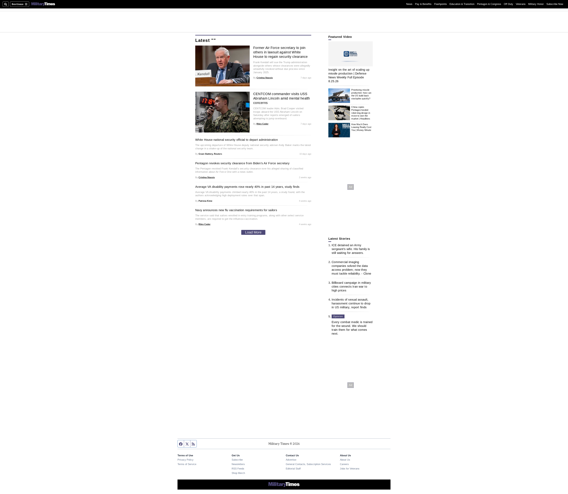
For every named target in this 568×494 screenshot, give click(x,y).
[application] (350, 53)
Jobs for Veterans (349, 468)
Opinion (338, 316)
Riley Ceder (262, 124)
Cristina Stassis (264, 77)
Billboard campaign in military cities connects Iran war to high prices (351, 286)
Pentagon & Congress (489, 4)
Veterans (521, 4)
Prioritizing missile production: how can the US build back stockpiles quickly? (361, 94)
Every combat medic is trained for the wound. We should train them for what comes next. (352, 327)
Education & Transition (462, 4)
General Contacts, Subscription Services (308, 464)
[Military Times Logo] (43, 4)
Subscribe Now (554, 4)
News (409, 4)
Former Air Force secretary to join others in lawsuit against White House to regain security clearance (280, 52)
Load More (253, 232)
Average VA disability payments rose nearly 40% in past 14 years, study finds (247, 186)
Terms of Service (187, 464)
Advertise (291, 459)
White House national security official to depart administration (236, 139)
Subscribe (237, 459)
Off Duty (508, 4)
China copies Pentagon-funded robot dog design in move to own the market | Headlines (360, 113)
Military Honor (536, 4)
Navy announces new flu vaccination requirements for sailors (236, 210)
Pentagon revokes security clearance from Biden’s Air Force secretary (242, 163)
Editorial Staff (293, 468)
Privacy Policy (185, 459)
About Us (345, 459)
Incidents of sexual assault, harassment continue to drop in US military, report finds (351, 303)
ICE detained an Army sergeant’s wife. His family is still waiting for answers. (351, 249)
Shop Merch (238, 473)
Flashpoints (440, 4)
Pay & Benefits (423, 4)
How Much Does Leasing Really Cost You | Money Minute (361, 127)
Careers (344, 464)
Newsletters (238, 464)
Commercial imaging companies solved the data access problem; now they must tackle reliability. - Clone (351, 267)
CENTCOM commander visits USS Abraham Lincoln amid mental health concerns (281, 98)
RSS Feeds (238, 468)
